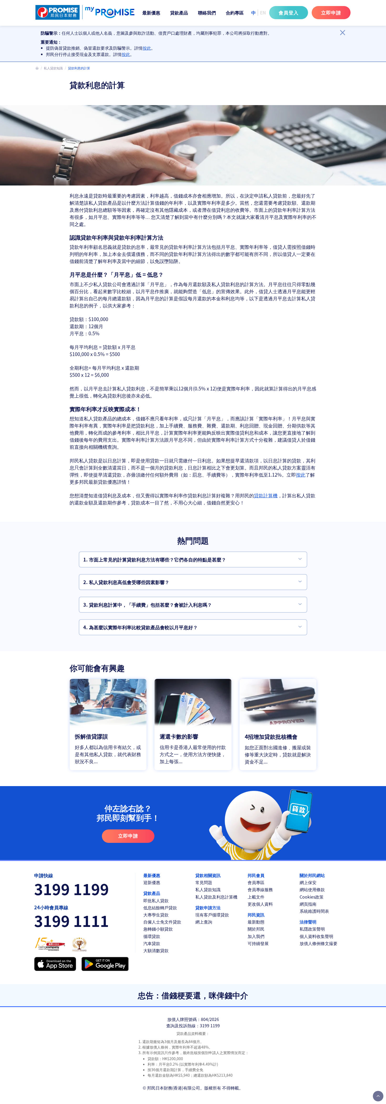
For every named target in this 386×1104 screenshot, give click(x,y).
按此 (147, 48)
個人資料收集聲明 (316, 936)
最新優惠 (151, 12)
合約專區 (235, 12)
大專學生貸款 (156, 914)
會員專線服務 (260, 889)
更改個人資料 (260, 903)
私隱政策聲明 (312, 928)
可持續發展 (258, 943)
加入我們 (256, 936)
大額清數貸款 (156, 950)
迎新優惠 (151, 882)
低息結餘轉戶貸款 (160, 907)
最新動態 (256, 921)
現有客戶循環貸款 (212, 914)
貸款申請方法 (208, 907)
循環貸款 (151, 936)
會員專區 (256, 882)
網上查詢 (203, 921)
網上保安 (308, 882)
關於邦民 (256, 928)
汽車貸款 (151, 943)
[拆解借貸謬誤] (108, 724)
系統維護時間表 (314, 911)
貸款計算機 (266, 495)
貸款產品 (179, 12)
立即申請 (331, 12)
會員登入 (289, 12)
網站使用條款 (312, 889)
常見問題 (203, 882)
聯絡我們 (207, 12)
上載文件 (256, 896)
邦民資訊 (256, 914)
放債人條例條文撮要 (318, 943)
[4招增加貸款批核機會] (277, 724)
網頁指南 (308, 903)
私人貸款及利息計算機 (216, 896)
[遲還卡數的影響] (192, 724)
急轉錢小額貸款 (158, 928)
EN (263, 12)
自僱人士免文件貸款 (162, 921)
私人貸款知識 (53, 68)
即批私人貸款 (156, 900)
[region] (189, 43)
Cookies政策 (312, 896)
